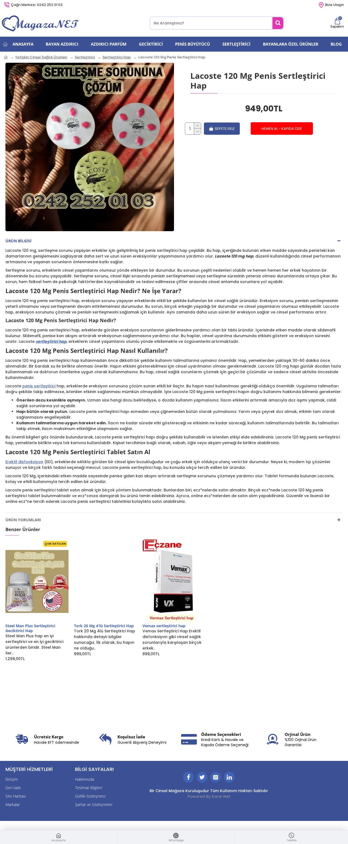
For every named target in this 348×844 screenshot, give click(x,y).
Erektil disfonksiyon (24, 462)
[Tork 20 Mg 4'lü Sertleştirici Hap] (105, 581)
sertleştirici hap (51, 341)
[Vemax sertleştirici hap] (174, 581)
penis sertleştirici (38, 386)
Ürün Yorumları (23, 519)
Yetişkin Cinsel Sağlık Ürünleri (41, 57)
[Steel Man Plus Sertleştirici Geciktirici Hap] (37, 581)
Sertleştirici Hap (116, 57)
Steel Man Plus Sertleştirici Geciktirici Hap (30, 628)
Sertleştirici (85, 57)
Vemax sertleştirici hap (163, 625)
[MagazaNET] (41, 23)
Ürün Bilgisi (18, 240)
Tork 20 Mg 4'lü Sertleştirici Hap (104, 625)
